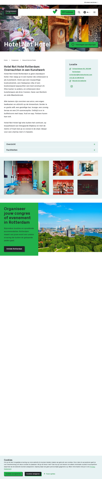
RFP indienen (67, 12)
